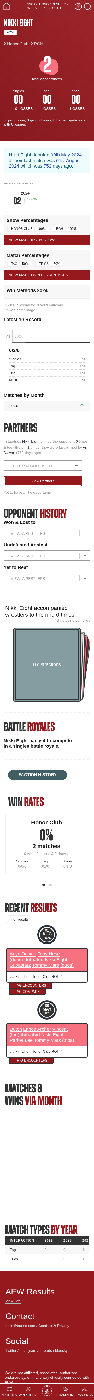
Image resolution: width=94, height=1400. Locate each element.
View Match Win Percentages (38, 275)
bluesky (61, 1350)
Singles (15, 359)
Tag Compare (27, 992)
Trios (44, 264)
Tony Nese (49, 954)
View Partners (42, 481)
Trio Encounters (31, 1060)
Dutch (16, 1029)
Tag (14, 264)
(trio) (14, 1034)
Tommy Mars (45, 965)
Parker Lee (21, 1040)
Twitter (10, 1350)
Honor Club (17, 44)
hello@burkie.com (20, 1325)
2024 (10, 32)
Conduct (45, 1325)
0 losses (24, 109)
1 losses (47, 109)
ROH (38, 44)
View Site (13, 1301)
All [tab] (8, 336)
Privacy (63, 1325)
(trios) (68, 1040)
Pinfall (20, 976)
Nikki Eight (31, 441)
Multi (13, 380)
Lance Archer (37, 1029)
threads (45, 1350)
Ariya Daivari (23, 954)
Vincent (60, 1029)
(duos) (16, 959)
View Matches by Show (32, 240)
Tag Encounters (30, 985)
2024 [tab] (19, 336)
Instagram (28, 1350)
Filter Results (19, 919)
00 (18, 99)
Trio (12, 373)
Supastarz (20, 965)
